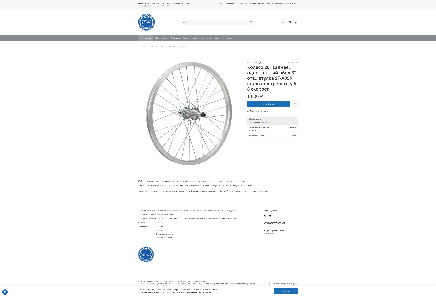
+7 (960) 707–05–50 (274, 223)
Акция (229, 38)
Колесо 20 (183, 46)
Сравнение (142, 226)
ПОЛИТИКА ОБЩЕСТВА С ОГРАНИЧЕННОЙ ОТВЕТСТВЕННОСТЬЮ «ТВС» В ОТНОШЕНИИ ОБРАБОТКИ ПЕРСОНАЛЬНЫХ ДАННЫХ (187, 211)
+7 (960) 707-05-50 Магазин (148, 3)
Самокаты (175, 38)
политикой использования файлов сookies (192, 292)
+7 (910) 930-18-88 (274, 230)
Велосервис (230, 3)
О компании (242, 3)
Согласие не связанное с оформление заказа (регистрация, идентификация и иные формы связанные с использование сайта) (188, 218)
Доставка (261, 3)
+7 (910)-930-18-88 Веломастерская (176, 3)
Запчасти (219, 38)
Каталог (221, 3)
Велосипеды (161, 38)
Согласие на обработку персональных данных (156, 214)
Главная (141, 46)
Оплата (270, 3)
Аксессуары (206, 38)
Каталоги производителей (285, 3)
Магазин (283, 283)
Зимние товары (190, 38)
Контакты (252, 3)
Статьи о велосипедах (164, 234)
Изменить (265, 122)
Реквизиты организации (165, 238)
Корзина (141, 222)
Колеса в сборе (168, 46)
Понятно (286, 290)
